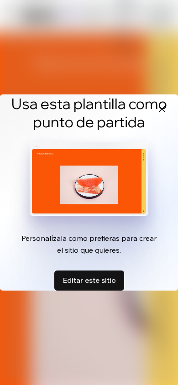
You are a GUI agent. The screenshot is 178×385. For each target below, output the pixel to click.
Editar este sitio (89, 280)
